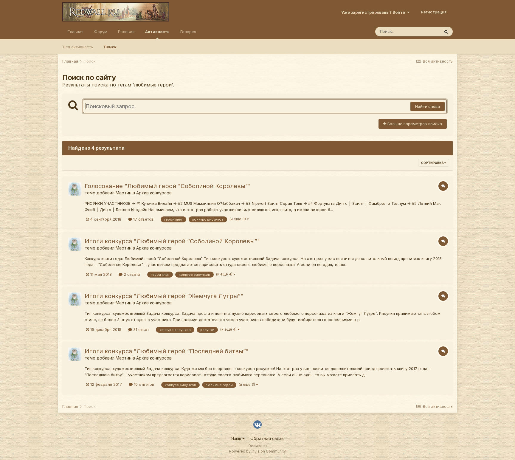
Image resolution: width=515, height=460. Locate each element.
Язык (236, 438)
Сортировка (432, 163)
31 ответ (140, 329)
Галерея (188, 31)
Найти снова (427, 106)
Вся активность (78, 46)
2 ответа (131, 274)
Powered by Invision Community (257, 451)
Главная (75, 31)
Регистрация (433, 12)
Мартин (123, 192)
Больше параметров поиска (414, 123)
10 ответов (143, 384)
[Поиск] (446, 31)
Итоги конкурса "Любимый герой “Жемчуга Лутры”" (164, 296)
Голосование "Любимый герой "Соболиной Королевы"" (168, 186)
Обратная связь (267, 438)
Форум (100, 31)
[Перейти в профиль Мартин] (74, 189)
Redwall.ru (258, 446)
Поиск (110, 46)
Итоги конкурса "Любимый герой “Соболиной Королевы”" (172, 241)
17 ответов (143, 219)
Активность (157, 31)
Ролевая (126, 31)
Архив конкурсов (154, 192)
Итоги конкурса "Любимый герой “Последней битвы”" (167, 351)
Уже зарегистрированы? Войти (374, 12)
